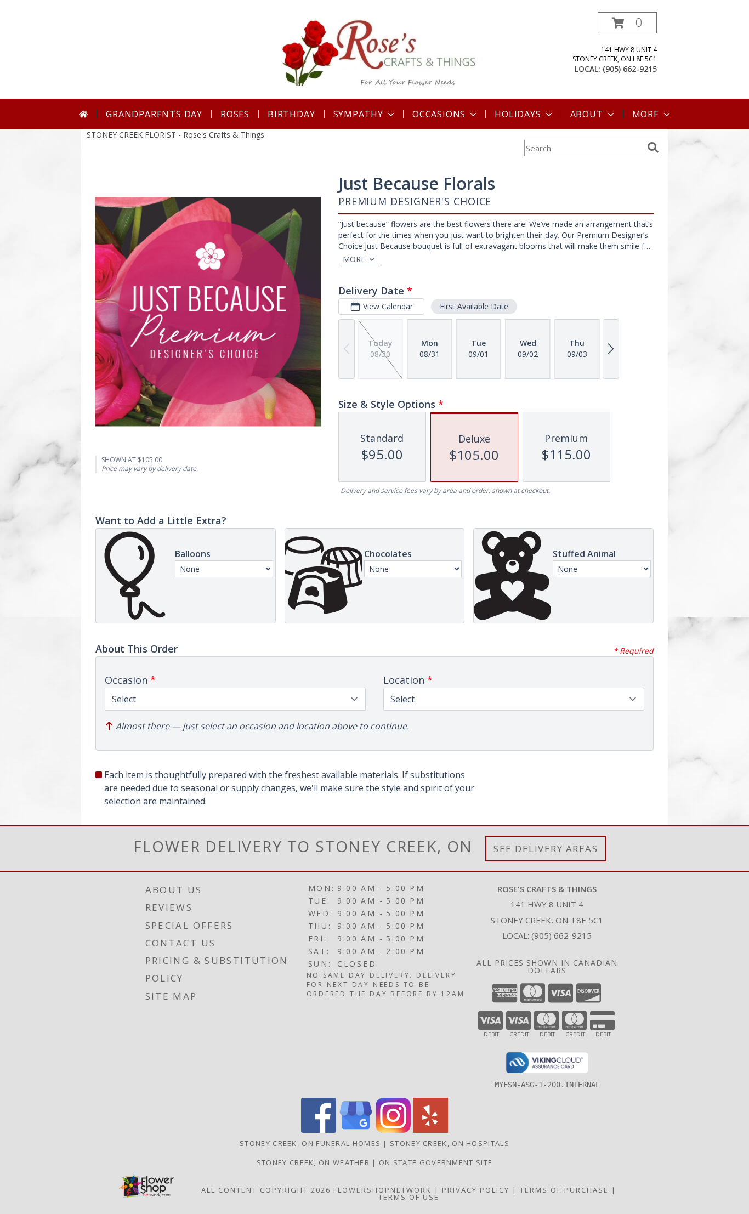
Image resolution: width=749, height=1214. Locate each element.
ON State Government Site (435, 1162)
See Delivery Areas (545, 848)
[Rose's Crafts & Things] (379, 51)
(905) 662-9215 (630, 69)
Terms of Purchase (564, 1190)
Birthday (291, 114)
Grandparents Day (154, 114)
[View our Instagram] (393, 1130)
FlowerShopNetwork (382, 1190)
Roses (234, 114)
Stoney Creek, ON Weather (313, 1162)
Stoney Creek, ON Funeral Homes (310, 1143)
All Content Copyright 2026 (266, 1190)
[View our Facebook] (318, 1130)
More (645, 114)
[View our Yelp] (430, 1130)
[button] (627, 22)
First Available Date (474, 306)
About (586, 114)
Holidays (518, 114)
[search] (653, 147)
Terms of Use (408, 1197)
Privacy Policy (475, 1190)
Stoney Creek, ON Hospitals (449, 1143)
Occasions (439, 114)
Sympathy (358, 114)
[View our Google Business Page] (355, 1130)
